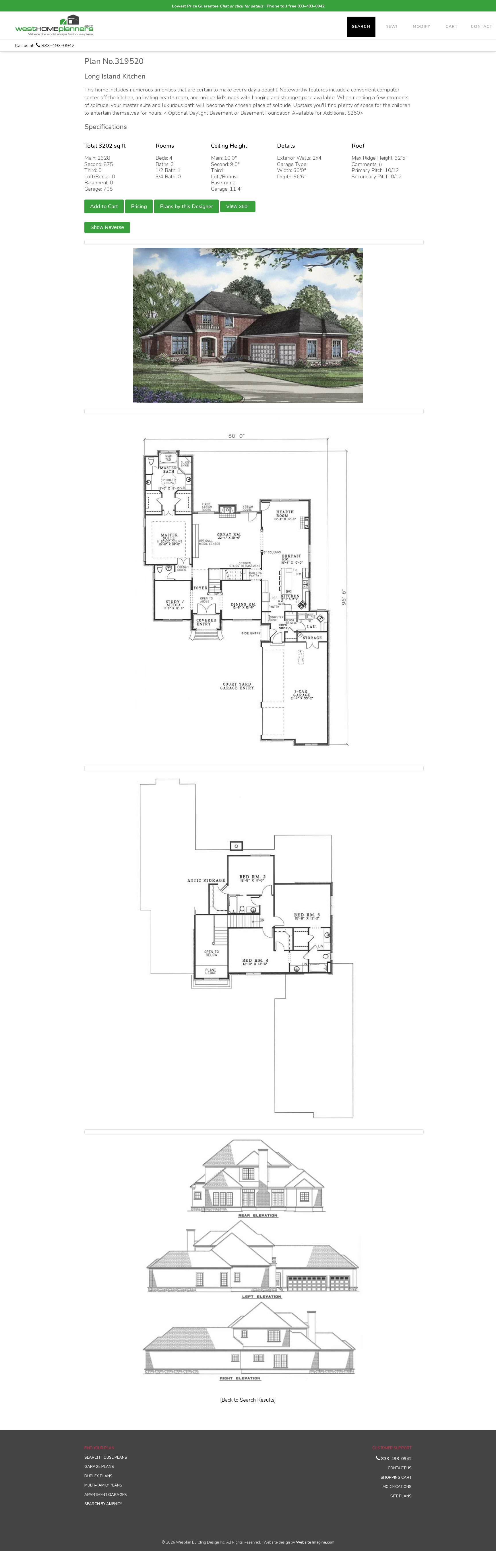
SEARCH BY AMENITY (103, 1504)
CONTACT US (400, 1468)
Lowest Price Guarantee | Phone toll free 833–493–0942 (248, 6)
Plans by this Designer (186, 206)
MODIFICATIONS (397, 1486)
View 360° (237, 206)
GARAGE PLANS (99, 1466)
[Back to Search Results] (248, 1399)
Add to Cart (104, 206)
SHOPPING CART (396, 1477)
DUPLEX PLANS (98, 1476)
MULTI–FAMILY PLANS (103, 1485)
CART (451, 26)
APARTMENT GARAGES (105, 1494)
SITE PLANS (401, 1496)
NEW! (391, 26)
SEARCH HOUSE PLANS (105, 1457)
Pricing (139, 206)
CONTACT (482, 26)
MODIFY (421, 26)
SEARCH (361, 26)
